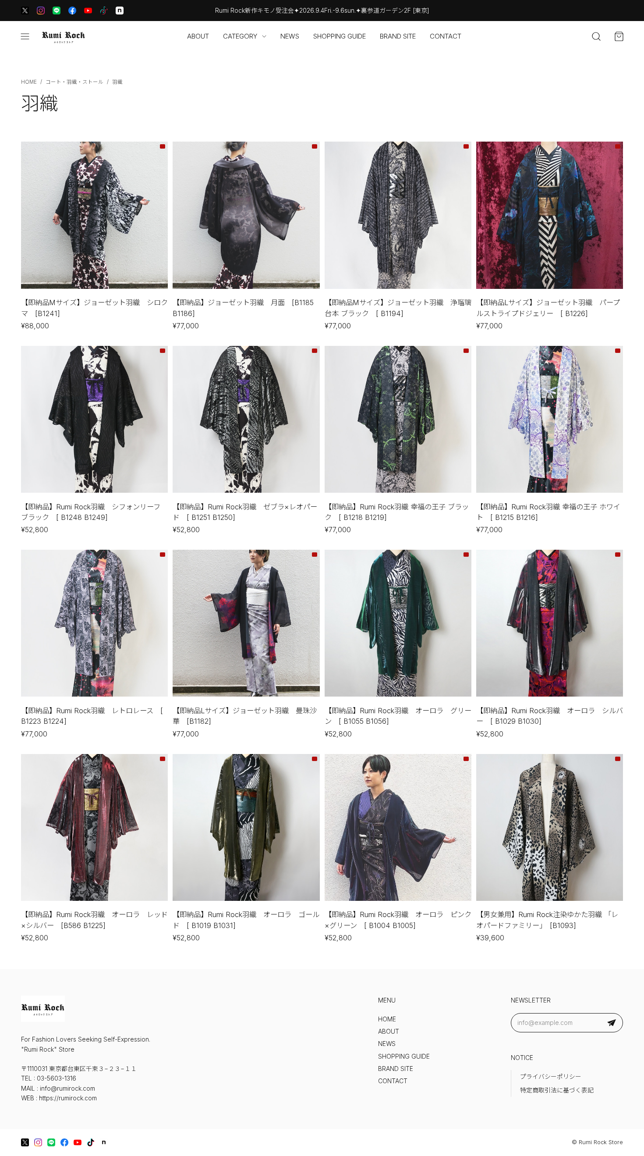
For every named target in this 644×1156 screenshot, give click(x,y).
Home (29, 82)
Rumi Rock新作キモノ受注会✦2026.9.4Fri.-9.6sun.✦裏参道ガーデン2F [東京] (322, 10)
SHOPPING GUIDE (339, 36)
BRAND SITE (398, 36)
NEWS (289, 36)
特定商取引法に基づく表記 (557, 1090)
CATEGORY (240, 36)
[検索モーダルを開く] (596, 36)
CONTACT (445, 36)
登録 (612, 1023)
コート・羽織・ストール (74, 82)
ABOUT (198, 36)
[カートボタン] (619, 36)
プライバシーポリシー (550, 1076)
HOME (387, 1019)
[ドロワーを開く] (25, 36)
